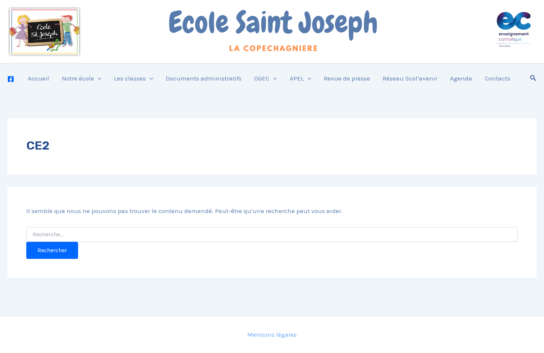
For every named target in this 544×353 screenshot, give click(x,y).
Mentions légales (272, 334)
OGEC (261, 78)
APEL (297, 78)
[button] (97, 78)
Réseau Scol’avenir (410, 78)
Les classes (130, 78)
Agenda (461, 78)
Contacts (497, 78)
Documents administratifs (204, 78)
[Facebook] (10, 79)
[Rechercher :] (272, 235)
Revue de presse (347, 78)
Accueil (38, 78)
